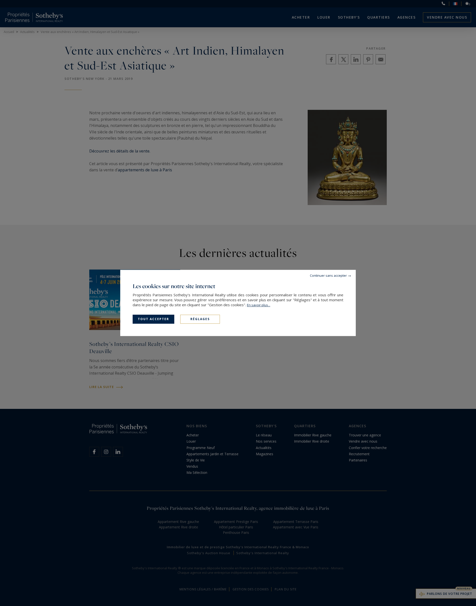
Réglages (200, 319)
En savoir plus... (258, 305)
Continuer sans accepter (328, 275)
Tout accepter (153, 319)
